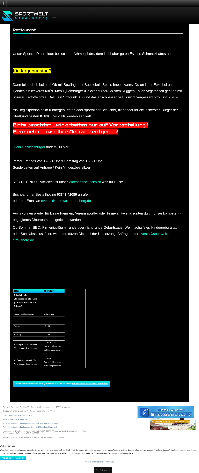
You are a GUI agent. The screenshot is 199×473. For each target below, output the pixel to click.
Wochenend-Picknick (85, 183)
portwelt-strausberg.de (66, 202)
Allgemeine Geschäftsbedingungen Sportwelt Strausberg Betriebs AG (30, 437)
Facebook (3, 3)
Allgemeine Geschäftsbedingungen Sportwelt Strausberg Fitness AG (30, 441)
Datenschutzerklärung (22, 433)
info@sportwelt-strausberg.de (90, 397)
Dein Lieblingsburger (29, 148)
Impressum (7, 433)
